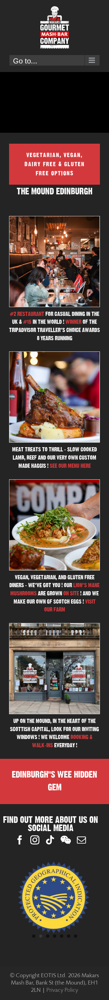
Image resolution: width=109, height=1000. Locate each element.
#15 (27, 322)
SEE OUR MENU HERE (70, 466)
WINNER (73, 322)
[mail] (81, 839)
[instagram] (34, 839)
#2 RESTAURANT (27, 314)
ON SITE (71, 593)
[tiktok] (49, 839)
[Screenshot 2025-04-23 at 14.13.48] (54, 482)
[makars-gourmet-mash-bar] (54, 625)
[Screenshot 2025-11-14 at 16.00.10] (54, 218)
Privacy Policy (62, 990)
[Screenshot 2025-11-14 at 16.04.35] (54, 354)
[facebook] (19, 839)
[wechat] (66, 839)
